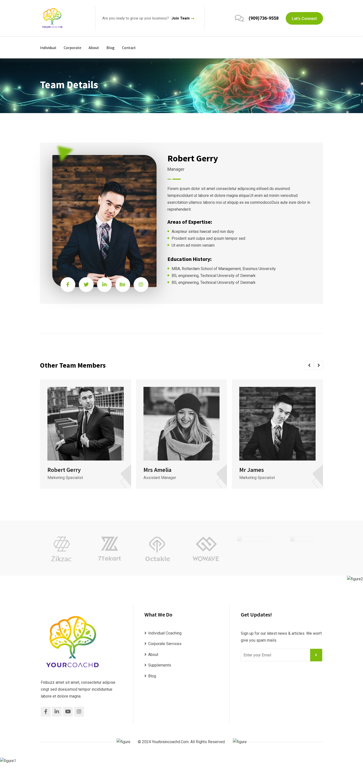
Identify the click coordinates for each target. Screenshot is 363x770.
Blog (110, 47)
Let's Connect (304, 18)
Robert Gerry (64, 470)
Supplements (159, 665)
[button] (309, 365)
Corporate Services (165, 643)
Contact (129, 47)
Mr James (251, 470)
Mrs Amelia (157, 470)
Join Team (180, 18)
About (94, 47)
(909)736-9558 (264, 18)
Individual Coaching (165, 633)
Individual (48, 47)
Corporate (72, 47)
